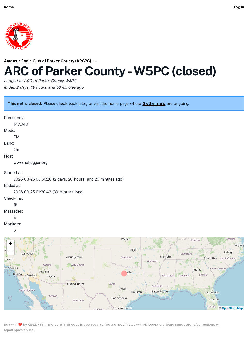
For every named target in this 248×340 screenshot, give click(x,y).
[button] (10, 243)
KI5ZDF (33, 324)
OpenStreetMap (232, 308)
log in (239, 7)
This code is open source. (83, 324)
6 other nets (153, 103)
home (9, 7)
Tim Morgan (51, 324)
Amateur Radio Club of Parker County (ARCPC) (47, 60)
